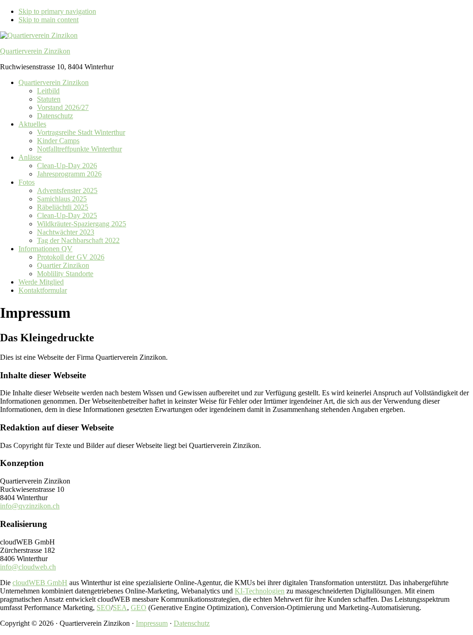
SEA (120, 607)
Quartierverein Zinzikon (35, 51)
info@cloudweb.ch (28, 567)
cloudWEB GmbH (39, 583)
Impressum (152, 623)
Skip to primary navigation (57, 11)
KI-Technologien (260, 591)
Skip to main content (48, 20)
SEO (104, 607)
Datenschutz (192, 623)
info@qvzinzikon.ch (30, 506)
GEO (138, 607)
